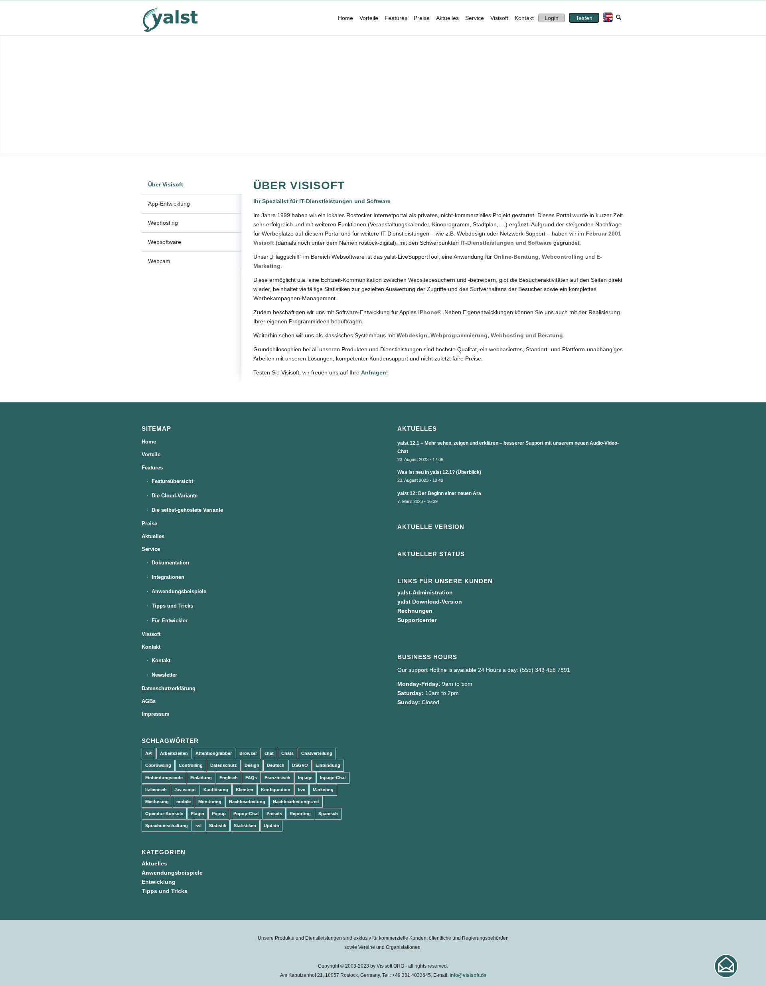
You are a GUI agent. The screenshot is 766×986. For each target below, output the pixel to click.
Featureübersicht (172, 481)
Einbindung (328, 765)
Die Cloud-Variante (174, 496)
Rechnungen (414, 611)
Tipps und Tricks (172, 606)
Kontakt (151, 647)
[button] (726, 966)
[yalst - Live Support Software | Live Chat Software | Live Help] (180, 18)
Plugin (197, 813)
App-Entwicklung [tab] (169, 203)
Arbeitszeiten (174, 753)
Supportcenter (416, 620)
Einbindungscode (164, 777)
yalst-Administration (425, 592)
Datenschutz (223, 765)
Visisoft (151, 634)
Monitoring (209, 801)
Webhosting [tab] (163, 223)
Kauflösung (215, 789)
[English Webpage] (606, 18)
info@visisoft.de (468, 975)
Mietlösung (157, 801)
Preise (149, 524)
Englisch (228, 777)
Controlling (191, 765)
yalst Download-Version (429, 601)
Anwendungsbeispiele (179, 591)
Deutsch (275, 765)
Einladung (201, 777)
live (301, 789)
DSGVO (300, 765)
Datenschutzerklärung (168, 688)
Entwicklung (159, 882)
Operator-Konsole (164, 813)
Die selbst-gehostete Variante (187, 510)
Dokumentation (170, 563)
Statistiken (245, 825)
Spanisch (328, 813)
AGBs (149, 701)
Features (152, 468)
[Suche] (618, 18)
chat (269, 753)
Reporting (300, 813)
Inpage (305, 777)
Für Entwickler (170, 621)
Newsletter (164, 675)
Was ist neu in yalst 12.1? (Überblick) (439, 472)
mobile (183, 801)
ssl (198, 825)
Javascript (185, 789)
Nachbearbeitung (247, 801)
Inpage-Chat (333, 777)
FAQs (251, 777)
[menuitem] (345, 18)
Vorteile (151, 454)
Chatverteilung (316, 753)
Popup (219, 813)
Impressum (156, 714)
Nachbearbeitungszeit (296, 801)
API (148, 753)
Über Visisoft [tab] (165, 184)
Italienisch (156, 789)
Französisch (277, 777)
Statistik (217, 825)
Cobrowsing (158, 765)
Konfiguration (275, 789)
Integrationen (168, 577)
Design (252, 765)
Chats (287, 753)
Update (271, 825)
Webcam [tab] (159, 261)
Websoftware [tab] (164, 242)
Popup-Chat (246, 813)
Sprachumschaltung (166, 825)
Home (149, 442)
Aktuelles (153, 536)
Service (151, 549)
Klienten (244, 789)
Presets (274, 813)
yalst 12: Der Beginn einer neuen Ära (439, 493)
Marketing (323, 789)
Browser (248, 753)
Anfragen (373, 372)
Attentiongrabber (213, 753)
